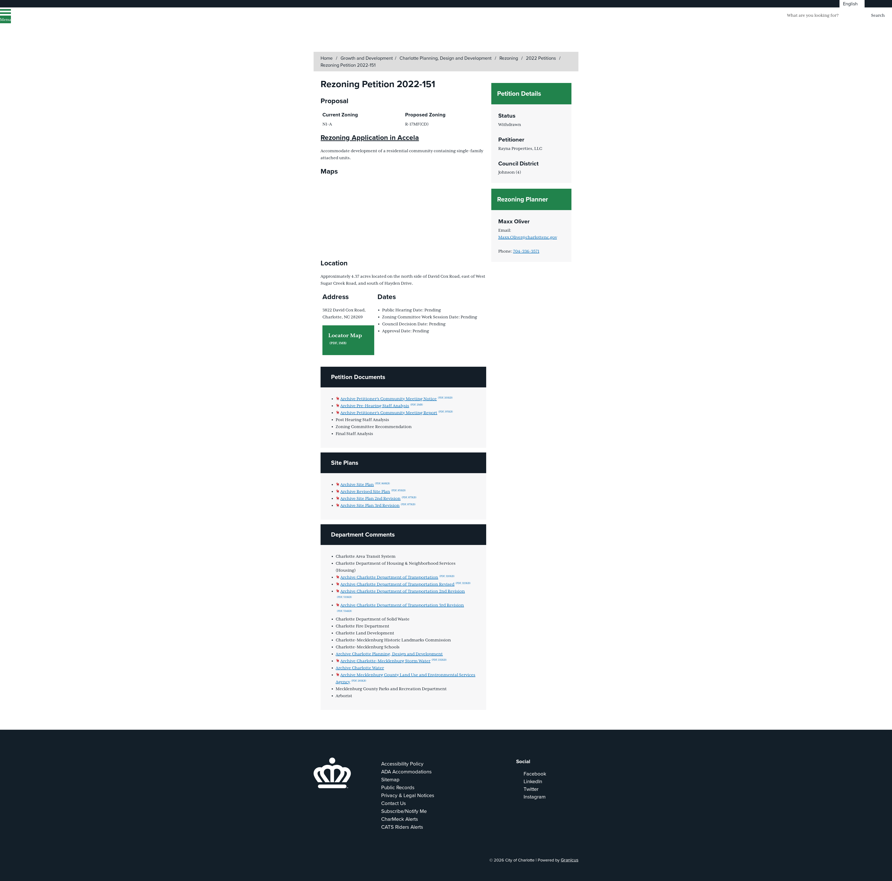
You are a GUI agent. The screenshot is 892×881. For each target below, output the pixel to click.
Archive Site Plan (365, 484)
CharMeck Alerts (399, 819)
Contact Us (393, 803)
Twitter (531, 789)
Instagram (535, 797)
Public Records (397, 787)
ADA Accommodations (406, 771)
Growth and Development (367, 58)
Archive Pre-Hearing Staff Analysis (381, 406)
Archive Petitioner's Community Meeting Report (396, 413)
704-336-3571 (526, 251)
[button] (403, 377)
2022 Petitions (541, 58)
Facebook (535, 774)
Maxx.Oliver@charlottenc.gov (527, 237)
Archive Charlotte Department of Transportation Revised (405, 584)
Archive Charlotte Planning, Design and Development (389, 654)
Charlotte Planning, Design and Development (446, 58)
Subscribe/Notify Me (404, 811)
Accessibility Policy (402, 764)
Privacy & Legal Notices (407, 795)
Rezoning (509, 58)
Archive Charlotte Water (360, 668)
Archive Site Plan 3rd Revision (378, 505)
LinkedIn (533, 781)
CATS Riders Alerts (402, 827)
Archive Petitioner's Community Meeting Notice (396, 399)
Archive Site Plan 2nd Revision (378, 498)
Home (327, 58)
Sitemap (390, 779)
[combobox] (852, 3)
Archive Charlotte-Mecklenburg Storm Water (393, 661)
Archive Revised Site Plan (373, 491)
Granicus (569, 860)
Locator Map (345, 339)
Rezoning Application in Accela (370, 137)
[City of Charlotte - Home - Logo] (59, 21)
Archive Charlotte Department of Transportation (397, 577)
